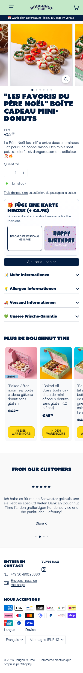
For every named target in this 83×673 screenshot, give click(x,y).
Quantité (11, 164)
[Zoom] (66, 79)
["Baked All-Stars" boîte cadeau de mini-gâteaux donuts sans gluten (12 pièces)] (56, 394)
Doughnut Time (47, 338)
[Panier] (76, 7)
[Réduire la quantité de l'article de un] (8, 173)
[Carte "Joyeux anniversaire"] (61, 238)
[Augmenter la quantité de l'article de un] (23, 173)
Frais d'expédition (16, 193)
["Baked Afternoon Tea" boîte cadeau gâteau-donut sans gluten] (21, 394)
